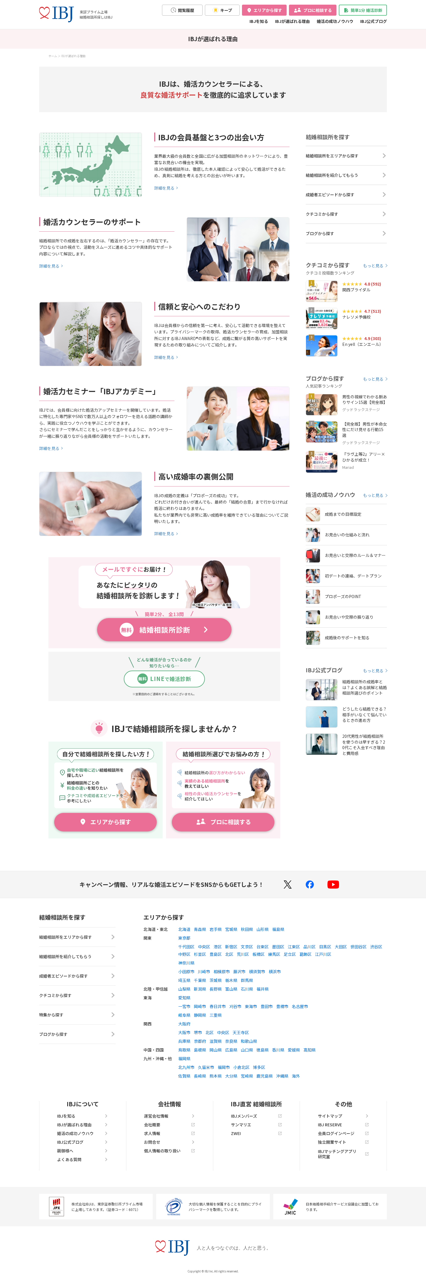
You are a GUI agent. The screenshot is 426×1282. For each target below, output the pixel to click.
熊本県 (216, 1076)
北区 (229, 954)
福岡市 (224, 1067)
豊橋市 (282, 1006)
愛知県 (184, 998)
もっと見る (373, 265)
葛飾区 (305, 954)
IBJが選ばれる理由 (292, 21)
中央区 (204, 947)
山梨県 (184, 989)
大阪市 (184, 1032)
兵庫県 (184, 1041)
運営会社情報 (156, 1116)
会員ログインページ (336, 1133)
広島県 (231, 1050)
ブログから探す (320, 233)
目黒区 (325, 947)
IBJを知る (259, 21)
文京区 (247, 947)
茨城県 (216, 980)
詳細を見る (164, 188)
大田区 (341, 947)
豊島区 (216, 954)
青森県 (200, 929)
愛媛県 (294, 1050)
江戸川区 (323, 954)
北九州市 (186, 1067)
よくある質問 (69, 1159)
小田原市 (186, 971)
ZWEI (236, 1133)
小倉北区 (241, 1067)
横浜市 (275, 971)
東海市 (251, 1006)
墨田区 (278, 947)
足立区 (290, 954)
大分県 (231, 1076)
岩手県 (216, 929)
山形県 (262, 929)
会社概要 (152, 1125)
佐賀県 (184, 1076)
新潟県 (200, 989)
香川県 (278, 1050)
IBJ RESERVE (330, 1125)
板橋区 (258, 954)
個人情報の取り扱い (162, 1151)
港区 (218, 947)
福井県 (262, 989)
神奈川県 (186, 963)
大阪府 (184, 1024)
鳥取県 (184, 1050)
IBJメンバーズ (244, 1116)
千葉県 (200, 980)
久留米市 (206, 1067)
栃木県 (231, 980)
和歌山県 (249, 1041)
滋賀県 (216, 1041)
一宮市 (184, 1006)
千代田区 (186, 947)
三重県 (216, 1015)
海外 (296, 1076)
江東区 (294, 947)
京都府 (200, 1041)
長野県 (216, 989)
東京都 (184, 938)
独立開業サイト (332, 1142)
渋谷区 (376, 947)
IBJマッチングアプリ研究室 (337, 1154)
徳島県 (262, 1050)
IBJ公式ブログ (373, 21)
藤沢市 (239, 971)
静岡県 (200, 1015)
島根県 (200, 1050)
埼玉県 (184, 980)
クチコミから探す (322, 214)
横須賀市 (257, 971)
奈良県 (231, 1041)
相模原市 (222, 971)
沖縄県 (282, 1076)
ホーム (52, 56)
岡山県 (216, 1050)
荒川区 (243, 954)
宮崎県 (247, 1076)
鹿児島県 (264, 1076)
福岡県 (184, 1058)
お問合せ (152, 1142)
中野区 (184, 954)
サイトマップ (330, 1116)
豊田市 (267, 1006)
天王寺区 (241, 1032)
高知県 (309, 1050)
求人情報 (152, 1133)
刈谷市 (235, 1006)
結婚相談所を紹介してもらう (332, 175)
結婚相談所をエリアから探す (332, 156)
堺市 (198, 1032)
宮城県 (231, 929)
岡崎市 (200, 1006)
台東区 (262, 947)
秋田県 (247, 929)
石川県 (247, 989)
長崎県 (200, 1076)
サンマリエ (241, 1125)
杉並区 (200, 954)
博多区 (259, 1067)
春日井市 (218, 1006)
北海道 (184, 929)
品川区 (309, 947)
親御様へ (65, 1151)
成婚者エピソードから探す (330, 194)
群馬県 (247, 980)
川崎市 (204, 971)
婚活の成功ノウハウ (335, 21)
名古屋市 (300, 1006)
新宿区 (231, 947)
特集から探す (51, 1015)
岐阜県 (184, 1015)
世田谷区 (358, 947)
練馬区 (274, 954)
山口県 (247, 1050)
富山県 (231, 989)
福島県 (278, 929)
